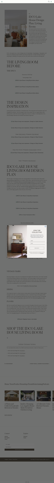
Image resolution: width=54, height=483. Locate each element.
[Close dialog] (45, 226)
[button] (1, 1)
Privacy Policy (42, 253)
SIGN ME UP (37, 248)
